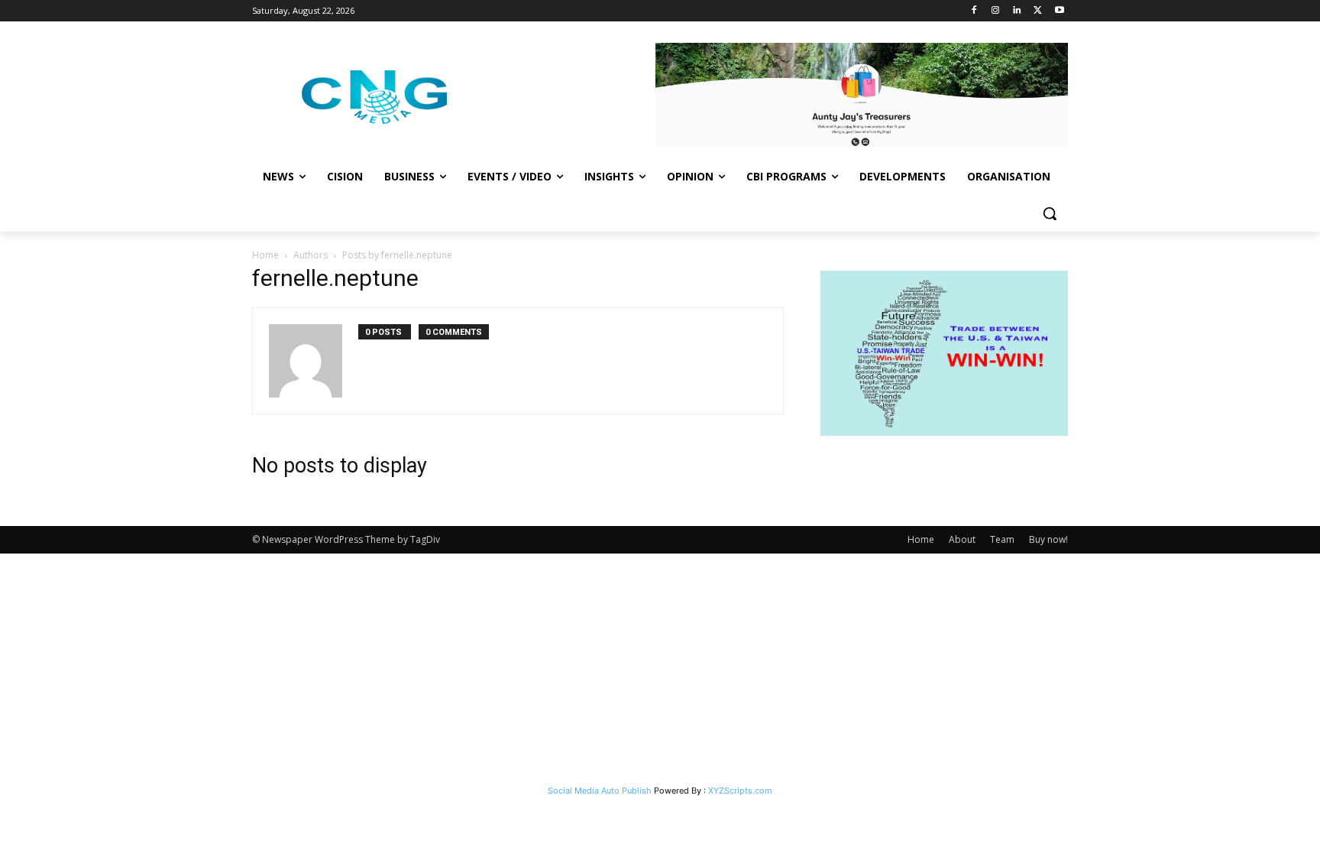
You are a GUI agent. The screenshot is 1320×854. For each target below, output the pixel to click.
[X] (1038, 11)
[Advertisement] (660, 668)
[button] (1049, 213)
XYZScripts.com (740, 790)
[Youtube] (1059, 11)
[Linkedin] (1017, 11)
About (962, 539)
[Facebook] (974, 11)
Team (1002, 539)
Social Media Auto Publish (600, 790)
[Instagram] (996, 11)
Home (265, 254)
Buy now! (1048, 539)
